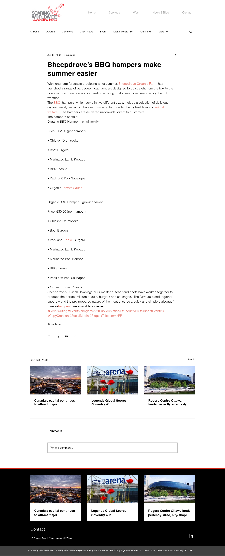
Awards (50, 31)
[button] (190, 31)
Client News (86, 31)
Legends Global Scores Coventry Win (109, 402)
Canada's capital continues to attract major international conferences (54, 402)
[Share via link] (75, 336)
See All (191, 359)
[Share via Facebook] (49, 336)
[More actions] (175, 55)
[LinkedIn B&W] (191, 536)
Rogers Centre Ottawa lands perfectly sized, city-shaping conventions (168, 402)
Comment (67, 31)
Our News (146, 31)
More (161, 31)
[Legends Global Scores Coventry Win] (112, 380)
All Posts (34, 31)
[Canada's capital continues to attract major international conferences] (55, 380)
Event (103, 31)
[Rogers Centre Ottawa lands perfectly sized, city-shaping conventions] (169, 380)
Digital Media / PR (123, 31)
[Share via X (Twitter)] (57, 336)
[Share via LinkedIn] (66, 336)
